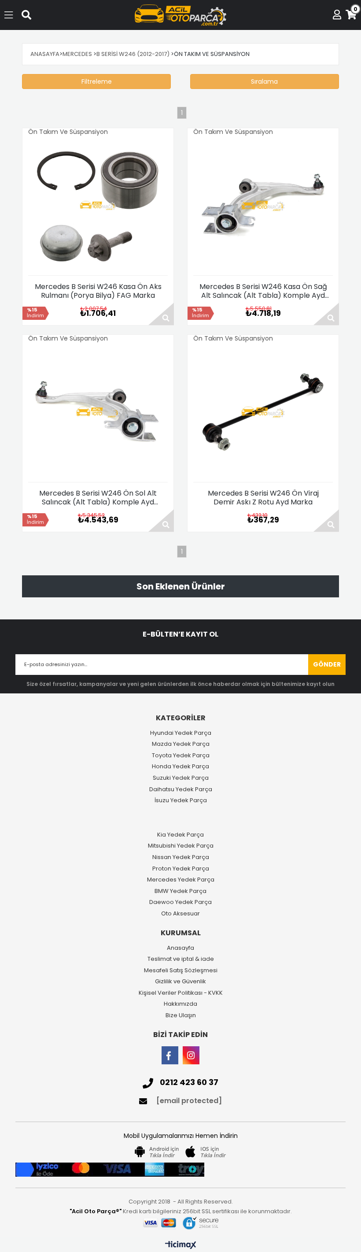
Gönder (327, 664)
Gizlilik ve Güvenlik (180, 981)
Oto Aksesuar (180, 913)
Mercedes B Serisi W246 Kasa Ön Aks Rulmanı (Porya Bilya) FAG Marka (98, 291)
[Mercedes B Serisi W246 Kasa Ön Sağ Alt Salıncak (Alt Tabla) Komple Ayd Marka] (263, 205)
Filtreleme (96, 81)
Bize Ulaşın (181, 1015)
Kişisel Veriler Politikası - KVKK (181, 992)
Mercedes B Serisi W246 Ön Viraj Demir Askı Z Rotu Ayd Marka (263, 498)
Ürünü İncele (161, 314)
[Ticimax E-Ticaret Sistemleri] (180, 1245)
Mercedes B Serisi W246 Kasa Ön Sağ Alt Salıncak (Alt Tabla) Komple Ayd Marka (263, 291)
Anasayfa (180, 948)
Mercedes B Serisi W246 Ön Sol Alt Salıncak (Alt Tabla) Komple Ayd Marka (98, 498)
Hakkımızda (180, 1004)
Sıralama (264, 81)
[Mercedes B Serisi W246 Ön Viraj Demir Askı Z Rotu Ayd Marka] (263, 412)
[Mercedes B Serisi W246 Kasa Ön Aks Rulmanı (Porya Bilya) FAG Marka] (98, 205)
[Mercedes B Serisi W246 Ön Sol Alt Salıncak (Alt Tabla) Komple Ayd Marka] (98, 412)
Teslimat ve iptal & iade (180, 959)
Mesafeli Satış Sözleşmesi (180, 970)
